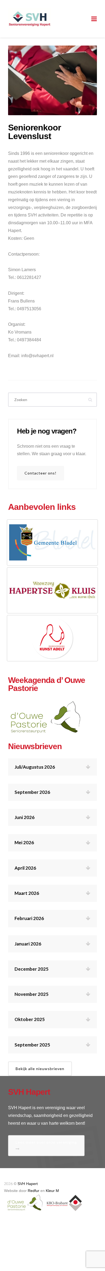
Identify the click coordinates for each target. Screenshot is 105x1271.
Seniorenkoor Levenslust (34, 132)
